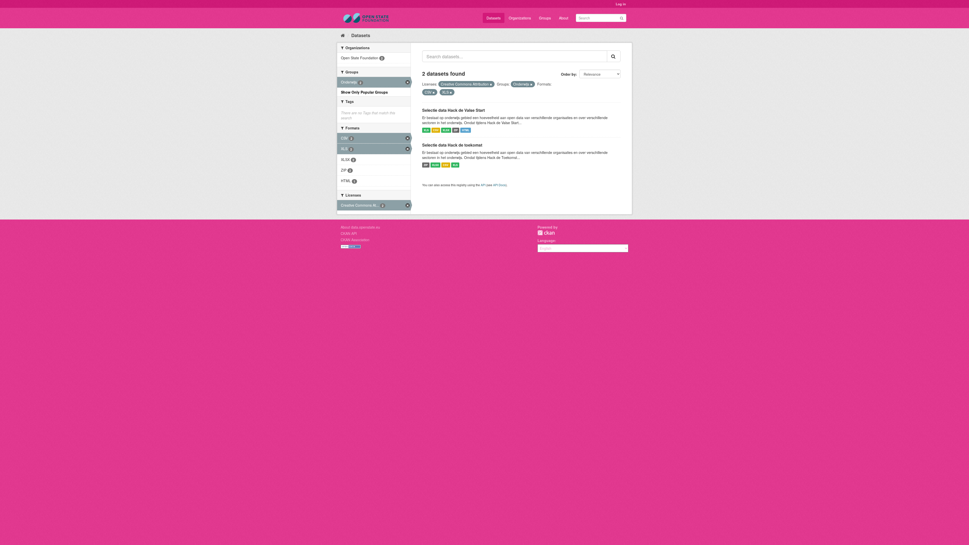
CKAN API (349, 233)
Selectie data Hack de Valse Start (453, 110)
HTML (465, 130)
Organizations (520, 17)
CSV (436, 130)
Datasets (494, 17)
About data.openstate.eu (360, 227)
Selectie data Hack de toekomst (452, 145)
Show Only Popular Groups (364, 92)
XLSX (446, 130)
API (483, 185)
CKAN (546, 232)
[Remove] (491, 84)
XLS (426, 130)
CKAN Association (355, 239)
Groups (545, 17)
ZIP (456, 130)
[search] (614, 56)
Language (546, 240)
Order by (568, 74)
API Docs (499, 185)
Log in (621, 4)
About (563, 17)
